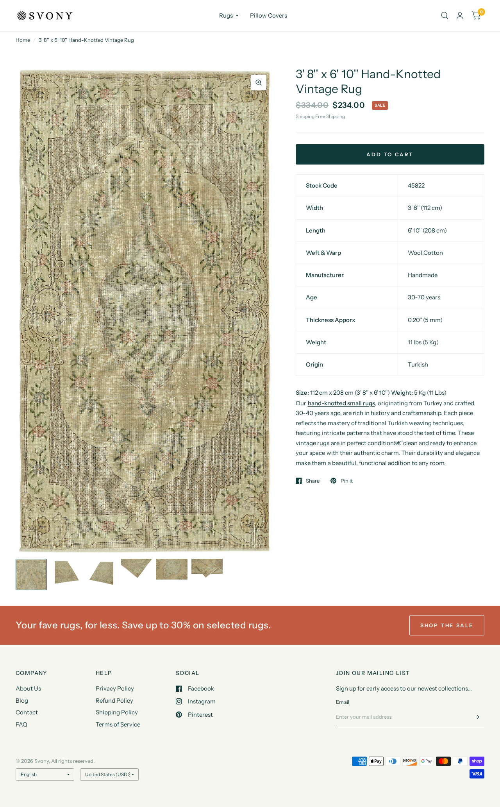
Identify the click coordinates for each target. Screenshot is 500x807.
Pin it (346, 481)
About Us (28, 688)
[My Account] (460, 15)
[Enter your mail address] (476, 717)
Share (313, 481)
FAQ (21, 724)
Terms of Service (118, 724)
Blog (22, 700)
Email (342, 702)
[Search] (444, 15)
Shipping (305, 116)
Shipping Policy (117, 712)
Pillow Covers (268, 15)
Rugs (226, 15)
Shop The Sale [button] (446, 625)
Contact (27, 712)
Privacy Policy (115, 688)
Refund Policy (114, 700)
